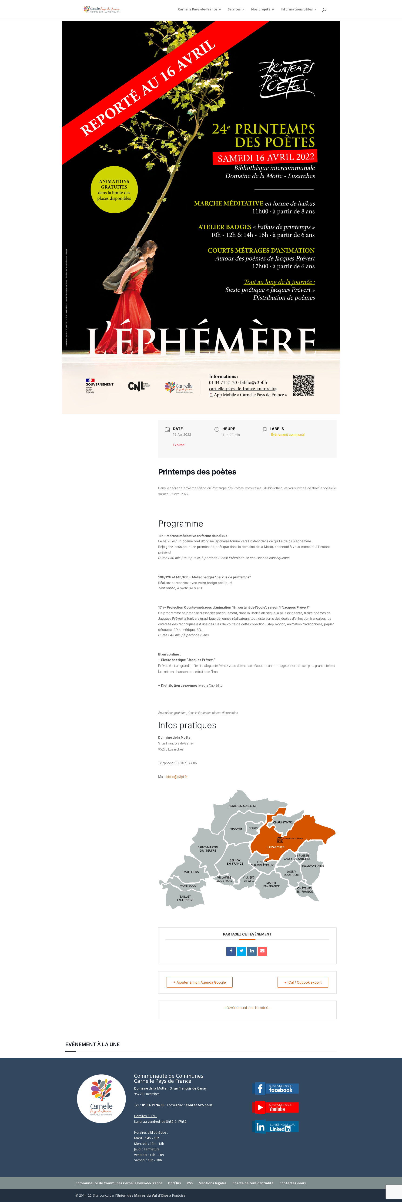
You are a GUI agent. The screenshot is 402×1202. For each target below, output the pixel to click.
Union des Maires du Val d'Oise (142, 1195)
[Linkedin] (252, 951)
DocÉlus (174, 1183)
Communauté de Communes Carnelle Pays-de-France (118, 1183)
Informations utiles (297, 9)
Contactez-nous (199, 1105)
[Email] (262, 951)
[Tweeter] (241, 951)
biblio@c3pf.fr (176, 777)
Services (234, 9)
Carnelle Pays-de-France (197, 9)
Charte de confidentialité (252, 1183)
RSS (190, 1183)
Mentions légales (212, 1183)
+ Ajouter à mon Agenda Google (199, 982)
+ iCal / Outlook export (303, 982)
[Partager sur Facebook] (231, 951)
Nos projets (260, 9)
